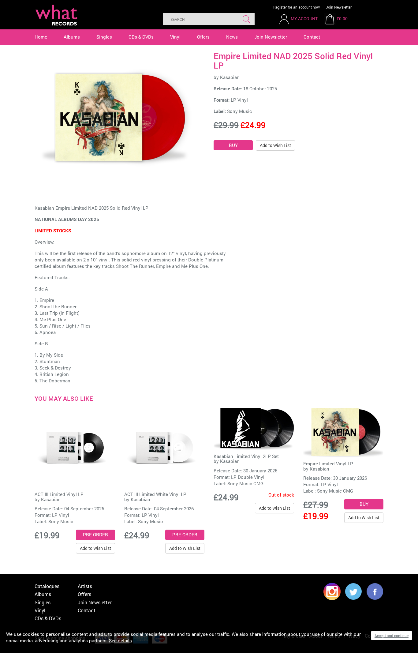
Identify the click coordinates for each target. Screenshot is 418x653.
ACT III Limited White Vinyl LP (155, 494)
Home (41, 37)
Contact (312, 37)
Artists (85, 586)
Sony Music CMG (245, 483)
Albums (72, 37)
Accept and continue (392, 635)
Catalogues (47, 586)
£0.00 (342, 18)
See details (120, 640)
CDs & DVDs (141, 37)
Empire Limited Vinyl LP (328, 463)
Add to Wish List (275, 145)
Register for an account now (296, 7)
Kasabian (230, 77)
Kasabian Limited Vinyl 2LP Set (246, 456)
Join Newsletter (339, 7)
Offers (203, 37)
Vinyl (175, 37)
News (232, 37)
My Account (304, 18)
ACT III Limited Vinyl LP (59, 494)
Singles (104, 37)
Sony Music (239, 111)
